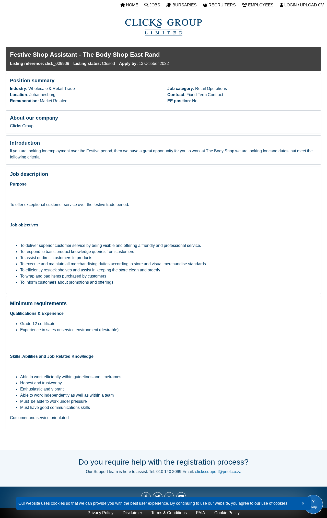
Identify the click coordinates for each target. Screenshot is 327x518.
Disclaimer (132, 513)
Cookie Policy (227, 513)
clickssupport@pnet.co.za (218, 471)
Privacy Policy (100, 513)
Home (131, 5)
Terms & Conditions (169, 513)
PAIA (200, 513)
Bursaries (184, 5)
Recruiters (221, 5)
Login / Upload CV (303, 5)
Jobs (154, 5)
